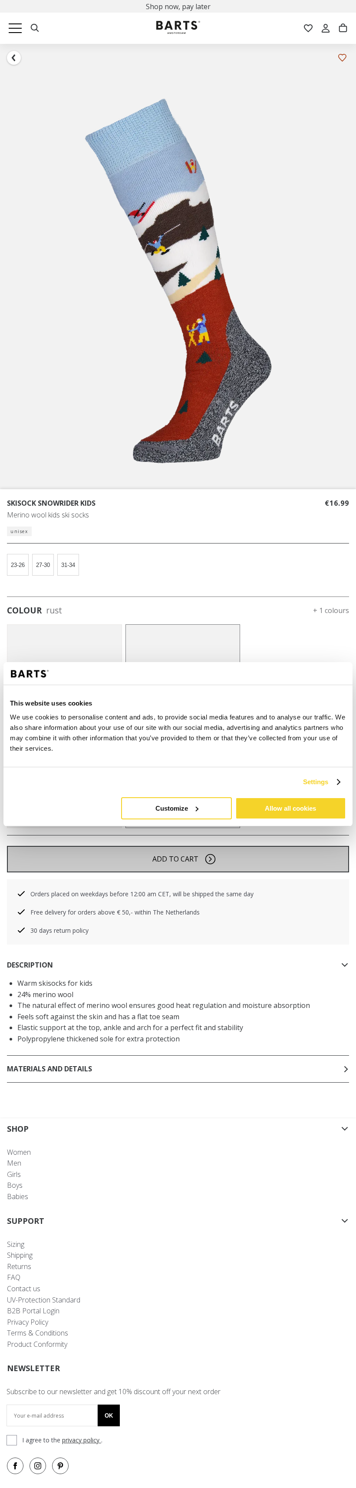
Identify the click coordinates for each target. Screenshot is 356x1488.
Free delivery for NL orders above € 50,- (183, 6)
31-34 (68, 565)
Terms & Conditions (37, 1333)
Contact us (23, 1288)
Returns (19, 1266)
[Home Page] (178, 28)
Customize (171, 808)
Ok (109, 1415)
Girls (14, 1174)
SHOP (18, 1128)
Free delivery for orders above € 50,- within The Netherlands (115, 912)
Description (30, 965)
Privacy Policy (27, 1322)
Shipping (20, 1255)
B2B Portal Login (33, 1311)
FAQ (13, 1277)
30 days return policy (59, 930)
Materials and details (49, 1069)
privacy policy (81, 1440)
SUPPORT (25, 1221)
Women (19, 1152)
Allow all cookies (290, 808)
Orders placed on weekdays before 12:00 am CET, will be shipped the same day (142, 894)
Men (14, 1163)
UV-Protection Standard (43, 1300)
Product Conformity (37, 1344)
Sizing (15, 1244)
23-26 (18, 565)
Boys (15, 1185)
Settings (316, 781)
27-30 (43, 565)
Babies (17, 1196)
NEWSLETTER (33, 1368)
